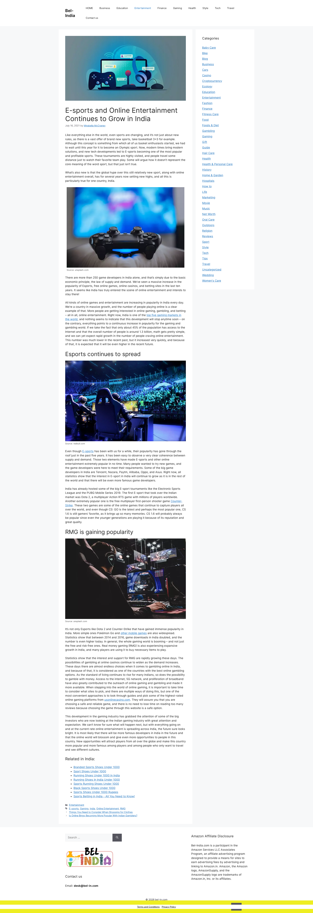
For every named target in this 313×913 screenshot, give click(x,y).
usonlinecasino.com (117, 699)
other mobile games (134, 633)
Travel (230, 8)
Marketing (208, 197)
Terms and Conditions (148, 906)
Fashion (207, 103)
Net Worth (209, 214)
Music (206, 208)
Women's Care (211, 280)
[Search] (117, 838)
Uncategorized (211, 269)
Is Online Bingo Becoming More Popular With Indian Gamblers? (103, 815)
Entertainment (142, 8)
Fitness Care (210, 114)
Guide (206, 147)
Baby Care (209, 47)
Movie (206, 203)
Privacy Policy (169, 906)
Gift (204, 142)
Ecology (207, 86)
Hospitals (208, 180)
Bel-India (70, 13)
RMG (123, 808)
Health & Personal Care (217, 164)
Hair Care (208, 153)
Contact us (92, 17)
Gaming (177, 8)
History (206, 169)
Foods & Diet (210, 125)
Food (205, 119)
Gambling (208, 131)
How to (207, 186)
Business (104, 8)
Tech (218, 8)
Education (122, 8)
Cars (205, 69)
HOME (89, 8)
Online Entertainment (107, 808)
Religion (207, 230)
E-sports (88, 451)
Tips (205, 258)
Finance (162, 8)
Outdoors (208, 225)
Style (205, 8)
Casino (206, 75)
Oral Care (208, 219)
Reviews (207, 236)
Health (192, 8)
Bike (205, 53)
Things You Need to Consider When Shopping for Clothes (101, 812)
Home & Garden (212, 175)
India (92, 808)
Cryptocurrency (212, 81)
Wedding (208, 275)
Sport (205, 241)
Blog (205, 58)
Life (204, 192)
